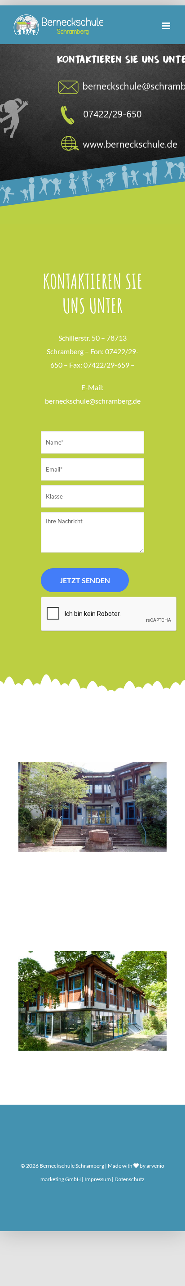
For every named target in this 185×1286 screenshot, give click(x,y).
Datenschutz (130, 1179)
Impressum (97, 1179)
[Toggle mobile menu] (167, 26)
